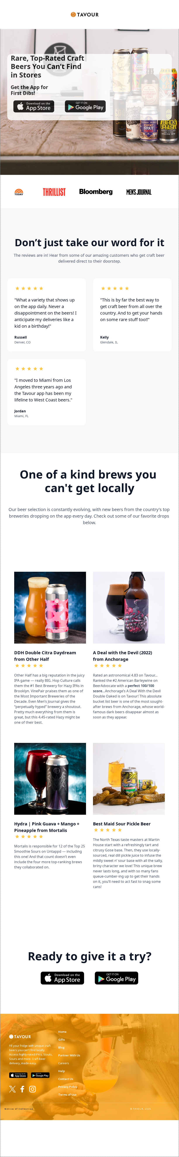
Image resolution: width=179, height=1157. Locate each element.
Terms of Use (67, 1095)
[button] (107, 11)
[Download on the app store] (34, 106)
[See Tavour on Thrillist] (55, 192)
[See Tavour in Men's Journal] (140, 192)
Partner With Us (69, 1055)
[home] (84, 11)
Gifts (61, 1040)
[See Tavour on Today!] (20, 192)
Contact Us (65, 1079)
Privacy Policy (67, 1087)
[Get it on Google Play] (117, 978)
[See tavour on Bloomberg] (97, 191)
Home (62, 1032)
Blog (61, 1047)
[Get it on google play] (85, 106)
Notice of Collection (19, 1108)
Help (61, 1071)
